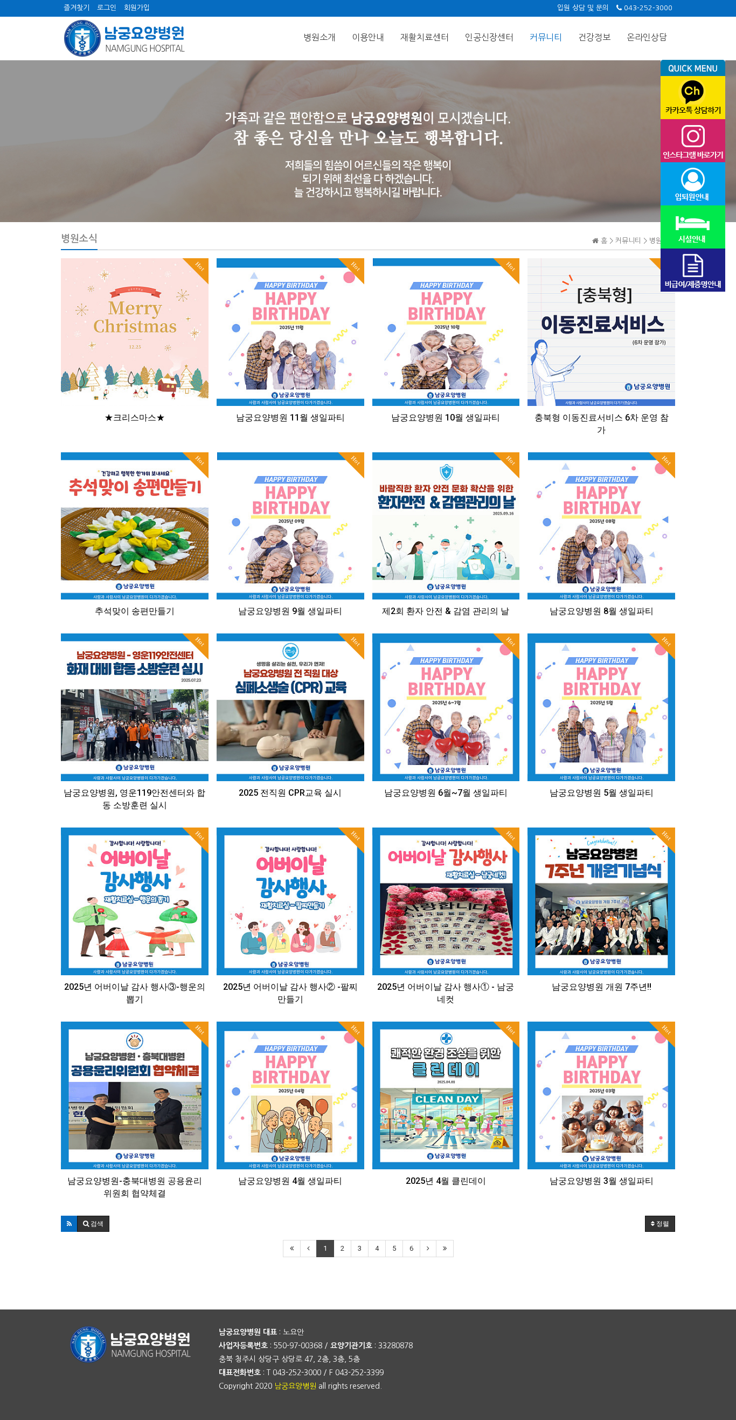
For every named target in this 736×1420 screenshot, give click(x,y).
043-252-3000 (647, 7)
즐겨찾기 (76, 7)
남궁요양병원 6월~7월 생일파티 (446, 793)
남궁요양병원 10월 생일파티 (445, 417)
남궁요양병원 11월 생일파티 (290, 417)
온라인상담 (647, 37)
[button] (69, 1224)
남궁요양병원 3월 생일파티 (602, 1181)
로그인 (106, 7)
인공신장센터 (489, 37)
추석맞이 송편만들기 (135, 611)
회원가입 (137, 7)
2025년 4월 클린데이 (446, 1181)
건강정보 (594, 37)
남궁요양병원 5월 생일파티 (602, 793)
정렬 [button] (662, 1224)
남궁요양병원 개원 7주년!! (601, 987)
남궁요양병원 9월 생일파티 (290, 611)
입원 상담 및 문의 (583, 7)
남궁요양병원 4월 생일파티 (290, 1181)
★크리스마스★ (135, 417)
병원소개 (319, 37)
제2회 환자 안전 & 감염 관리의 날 (445, 611)
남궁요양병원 (295, 1386)
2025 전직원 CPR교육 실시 (290, 793)
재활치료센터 (424, 37)
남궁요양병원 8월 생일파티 (602, 611)
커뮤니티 (546, 37)
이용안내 (368, 37)
